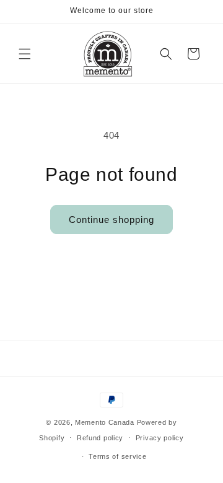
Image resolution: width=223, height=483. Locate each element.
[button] (24, 53)
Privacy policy (160, 438)
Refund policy (100, 438)
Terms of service (117, 456)
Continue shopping (111, 219)
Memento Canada (104, 422)
